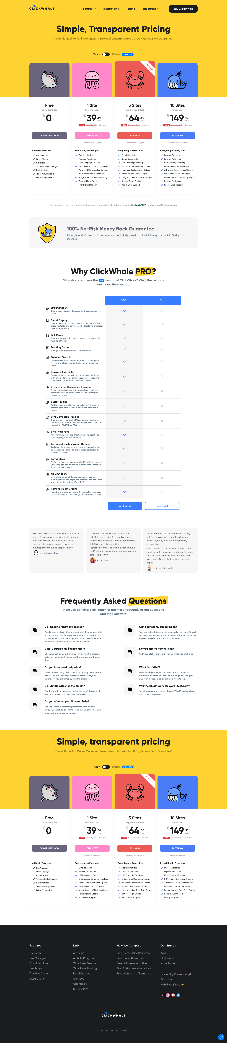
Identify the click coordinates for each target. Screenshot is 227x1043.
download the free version (163, 205)
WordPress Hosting (85, 968)
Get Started (124, 505)
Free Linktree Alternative (132, 963)
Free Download (82, 973)
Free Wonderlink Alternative (134, 973)
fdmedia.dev (168, 963)
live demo (116, 205)
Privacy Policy (121, 1030)
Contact (78, 978)
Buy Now (92, 135)
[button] (94, 8)
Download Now (49, 135)
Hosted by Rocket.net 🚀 (176, 974)
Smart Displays (38, 963)
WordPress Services (85, 963)
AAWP (164, 953)
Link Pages (36, 968)
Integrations (37, 978)
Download (162, 505)
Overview (35, 953)
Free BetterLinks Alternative (134, 968)
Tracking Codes (39, 973)
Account (78, 953)
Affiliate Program (83, 958)
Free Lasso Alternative (130, 958)
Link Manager (37, 958)
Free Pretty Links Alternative (134, 953)
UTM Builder (80, 988)
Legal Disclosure (106, 1030)
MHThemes (167, 958)
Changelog (80, 983)
